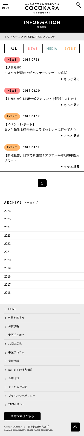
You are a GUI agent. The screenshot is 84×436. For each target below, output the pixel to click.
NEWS (33, 49)
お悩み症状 (15, 343)
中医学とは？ (16, 334)
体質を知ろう (16, 317)
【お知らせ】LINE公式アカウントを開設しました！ (40, 98)
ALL (14, 49)
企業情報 (13, 378)
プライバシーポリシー (21, 395)
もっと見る (72, 79)
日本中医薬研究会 (37, 426)
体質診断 (13, 326)
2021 (7, 252)
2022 (7, 243)
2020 (7, 260)
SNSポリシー (16, 404)
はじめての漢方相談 (20, 369)
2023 (7, 235)
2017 (7, 284)
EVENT (70, 49)
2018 (7, 276)
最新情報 (13, 361)
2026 (7, 211)
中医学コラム (16, 352)
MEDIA (51, 49)
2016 (7, 292)
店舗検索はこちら (22, 416)
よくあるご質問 (17, 387)
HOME (12, 309)
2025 (7, 219)
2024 (7, 227)
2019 (7, 268)
